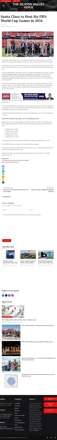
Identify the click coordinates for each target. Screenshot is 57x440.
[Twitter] (3, 169)
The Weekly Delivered (5, 1)
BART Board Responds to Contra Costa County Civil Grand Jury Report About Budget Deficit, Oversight (45, 263)
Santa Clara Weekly (6, 322)
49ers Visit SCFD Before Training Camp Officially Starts (38, 325)
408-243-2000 (7, 416)
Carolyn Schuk (6, 265)
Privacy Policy (3, 426)
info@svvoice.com (7, 414)
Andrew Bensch (23, 265)
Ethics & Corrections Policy (6, 428)
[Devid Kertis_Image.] (28, 96)
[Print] (3, 177)
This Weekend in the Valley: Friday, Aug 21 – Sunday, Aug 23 (19, 320)
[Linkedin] (3, 171)
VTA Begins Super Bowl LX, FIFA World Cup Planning (15, 160)
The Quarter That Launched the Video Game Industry (10, 262)
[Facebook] (3, 166)
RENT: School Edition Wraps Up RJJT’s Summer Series (37, 342)
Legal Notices (16, 1)
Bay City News (41, 265)
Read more (36, 430)
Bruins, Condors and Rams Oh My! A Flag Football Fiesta (28, 262)
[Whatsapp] (3, 174)
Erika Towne (4, 25)
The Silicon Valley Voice (28, 6)
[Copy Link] (3, 180)
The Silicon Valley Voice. (13, 437)
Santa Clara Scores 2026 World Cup (10, 162)
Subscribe (50, 398)
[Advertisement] (28, 278)
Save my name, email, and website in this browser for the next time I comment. (22, 214)
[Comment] (3, 182)
